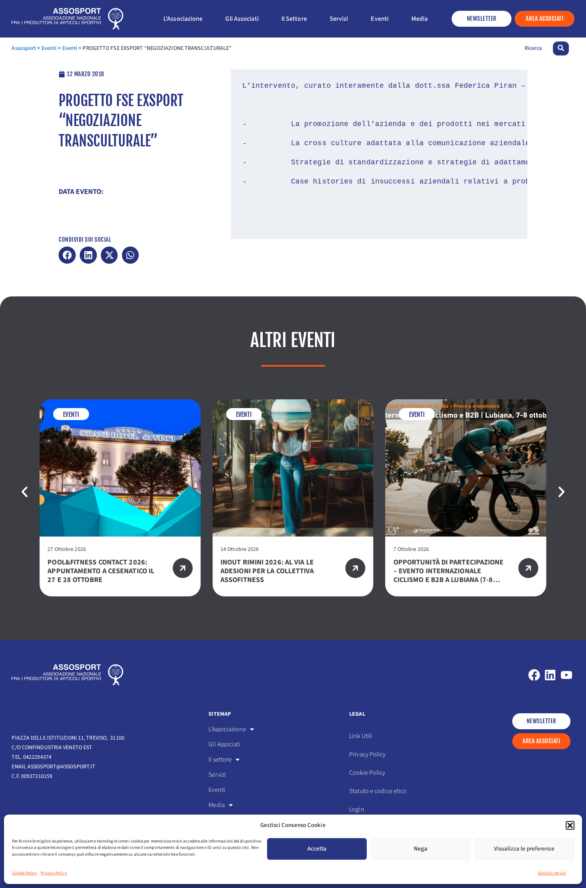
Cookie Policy (24, 873)
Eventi (49, 48)
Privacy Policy (54, 873)
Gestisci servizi (552, 873)
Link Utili (360, 736)
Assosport (24, 48)
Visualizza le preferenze (524, 849)
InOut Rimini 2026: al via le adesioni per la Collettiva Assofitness (267, 571)
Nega (420, 849)
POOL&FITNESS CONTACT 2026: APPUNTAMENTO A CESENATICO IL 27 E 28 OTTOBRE (100, 571)
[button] (570, 825)
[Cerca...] (561, 48)
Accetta (316, 849)
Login (356, 809)
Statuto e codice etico (378, 791)
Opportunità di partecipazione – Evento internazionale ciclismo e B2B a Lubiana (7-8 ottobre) (448, 575)
